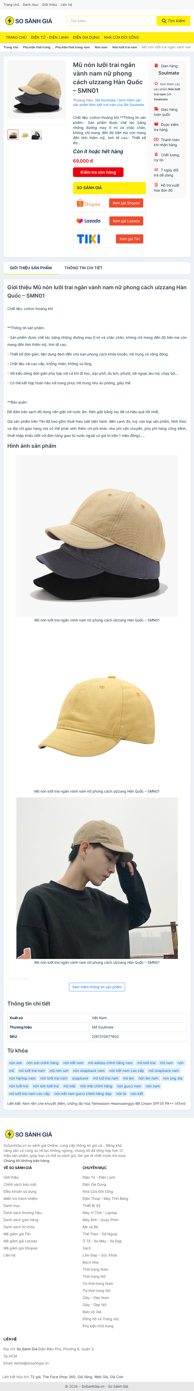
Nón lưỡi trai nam (124, 47)
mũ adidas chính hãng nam (110, 1063)
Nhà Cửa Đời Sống (121, 37)
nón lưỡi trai (18, 1086)
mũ (11, 1070)
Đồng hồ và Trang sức (101, 1319)
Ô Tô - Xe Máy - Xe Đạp (102, 1241)
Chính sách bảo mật (20, 1184)
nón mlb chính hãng (96, 1086)
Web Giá (101, 1377)
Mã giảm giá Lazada (20, 1241)
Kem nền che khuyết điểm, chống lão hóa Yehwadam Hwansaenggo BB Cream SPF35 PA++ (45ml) (104, 1103)
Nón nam (101, 47)
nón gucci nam (129, 1086)
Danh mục (30, 5)
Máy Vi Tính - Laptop (100, 1212)
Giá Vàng (85, 1377)
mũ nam (166, 1063)
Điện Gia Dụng (86, 37)
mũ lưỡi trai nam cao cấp (29, 1093)
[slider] (13, 134)
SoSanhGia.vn (93, 1386)
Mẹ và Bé (90, 1227)
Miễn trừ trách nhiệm (21, 1198)
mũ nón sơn (59, 1070)
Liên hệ (66, 5)
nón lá (121, 1093)
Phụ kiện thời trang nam (72, 47)
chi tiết (83, 267)
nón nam (153, 1086)
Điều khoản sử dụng (20, 1191)
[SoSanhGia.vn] (29, 20)
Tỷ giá (36, 1377)
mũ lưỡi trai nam (32, 1070)
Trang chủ (11, 5)
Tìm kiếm (175, 20)
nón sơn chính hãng (43, 1063)
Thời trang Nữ (94, 1276)
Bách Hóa (91, 1262)
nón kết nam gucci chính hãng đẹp (83, 1093)
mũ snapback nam (164, 1070)
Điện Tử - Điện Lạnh (49, 37)
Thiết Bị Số (91, 1205)
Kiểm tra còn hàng (98, 172)
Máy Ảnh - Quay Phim (100, 1220)
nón (181, 1063)
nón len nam (148, 1078)
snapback (80, 1078)
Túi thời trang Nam (98, 1283)
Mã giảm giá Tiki (17, 1234)
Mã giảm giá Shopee (20, 1248)
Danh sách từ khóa (19, 1227)
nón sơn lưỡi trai (46, 1086)
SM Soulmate (105, 100)
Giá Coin (117, 1377)
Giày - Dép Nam (96, 1297)
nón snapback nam (89, 1070)
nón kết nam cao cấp (126, 1070)
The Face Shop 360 (59, 1377)
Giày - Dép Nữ (94, 1305)
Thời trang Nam (95, 1269)
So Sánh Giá (118, 1386)
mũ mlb (69, 1086)
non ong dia (172, 1078)
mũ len (128, 1078)
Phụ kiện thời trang (37, 47)
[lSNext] (59, 92)
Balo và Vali (92, 1312)
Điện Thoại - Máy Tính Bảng (105, 1198)
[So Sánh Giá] (29, 1134)
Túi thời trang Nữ (96, 1290)
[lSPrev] (14, 92)
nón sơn (15, 1063)
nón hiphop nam (22, 1078)
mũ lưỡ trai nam (105, 1078)
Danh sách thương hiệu (23, 1212)
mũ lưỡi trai (146, 1063)
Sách (87, 1248)
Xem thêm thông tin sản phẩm (97, 987)
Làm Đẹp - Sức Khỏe (100, 1255)
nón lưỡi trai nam (53, 1078)
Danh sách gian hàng (21, 1220)
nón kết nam (73, 1063)
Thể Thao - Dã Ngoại (100, 1234)
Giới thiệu (49, 5)
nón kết (137, 1093)
